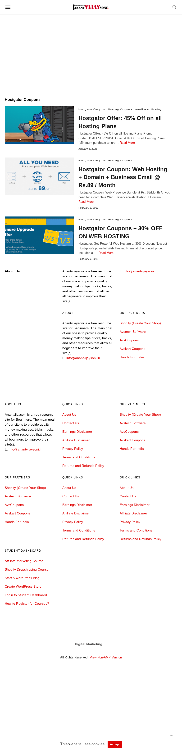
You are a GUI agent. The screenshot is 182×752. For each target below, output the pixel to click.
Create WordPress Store (23, 586)
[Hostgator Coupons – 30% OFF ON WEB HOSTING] (39, 235)
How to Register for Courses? (27, 603)
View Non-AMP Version (106, 657)
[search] (174, 7)
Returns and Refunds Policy (83, 466)
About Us (69, 414)
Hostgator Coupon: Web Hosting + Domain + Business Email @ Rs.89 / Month (122, 177)
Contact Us (70, 423)
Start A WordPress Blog (22, 578)
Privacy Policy (72, 448)
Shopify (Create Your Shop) (140, 323)
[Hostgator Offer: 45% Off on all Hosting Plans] (39, 125)
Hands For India (132, 357)
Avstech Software (133, 331)
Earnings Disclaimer (77, 431)
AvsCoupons (129, 340)
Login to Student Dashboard (26, 595)
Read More (127, 142)
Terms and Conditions (78, 457)
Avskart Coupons (132, 349)
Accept (115, 744)
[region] (91, 52)
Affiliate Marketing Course (24, 561)
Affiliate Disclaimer (76, 440)
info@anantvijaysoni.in (140, 271)
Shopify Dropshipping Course (27, 569)
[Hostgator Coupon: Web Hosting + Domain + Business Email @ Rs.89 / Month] (39, 176)
